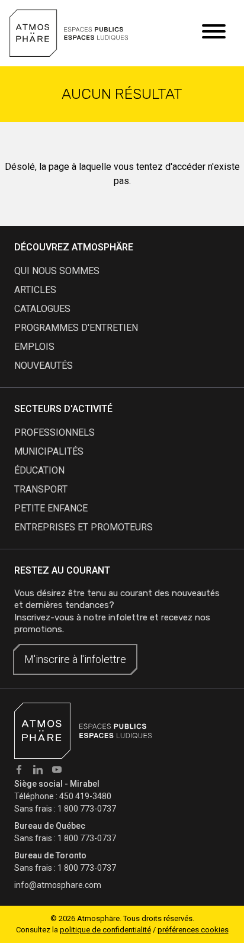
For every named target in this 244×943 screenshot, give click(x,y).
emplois (34, 346)
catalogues (42, 308)
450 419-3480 (85, 796)
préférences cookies (193, 929)
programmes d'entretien (76, 327)
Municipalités (49, 451)
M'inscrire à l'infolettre (75, 659)
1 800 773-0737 (86, 808)
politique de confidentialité (105, 929)
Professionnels (54, 432)
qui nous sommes (56, 270)
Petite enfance (51, 508)
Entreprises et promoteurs (83, 527)
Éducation (39, 470)
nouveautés (43, 365)
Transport (41, 489)
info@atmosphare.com (57, 885)
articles (35, 289)
